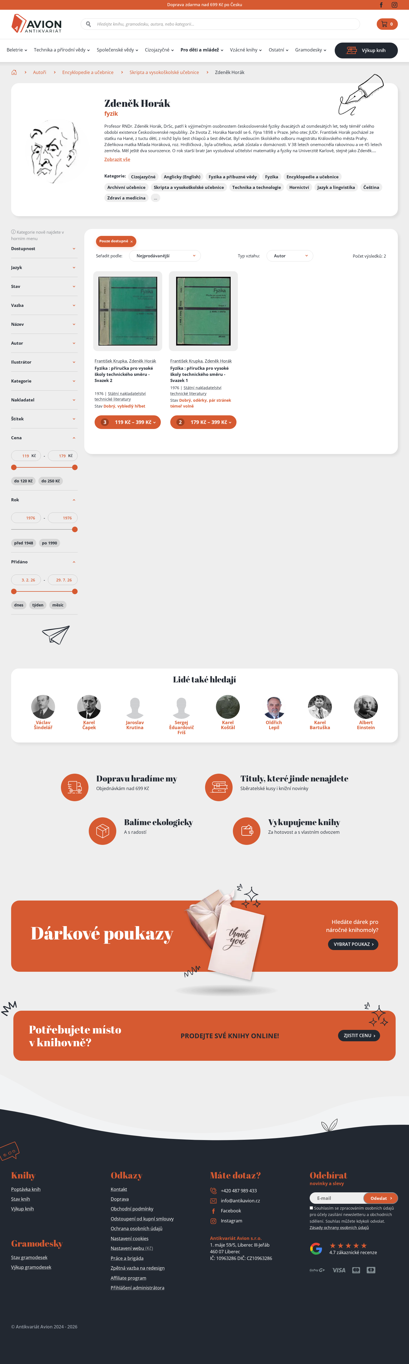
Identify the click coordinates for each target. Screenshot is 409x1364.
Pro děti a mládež (200, 50)
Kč (33, 456)
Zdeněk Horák (142, 361)
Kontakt (119, 1189)
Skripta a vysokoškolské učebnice (164, 72)
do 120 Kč (23, 481)
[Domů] (14, 72)
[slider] (14, 467)
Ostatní (276, 50)
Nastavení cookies (130, 1238)
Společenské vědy (115, 50)
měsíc (57, 605)
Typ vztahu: (249, 255)
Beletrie (15, 50)
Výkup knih (22, 1209)
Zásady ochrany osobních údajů (339, 1227)
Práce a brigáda (127, 1258)
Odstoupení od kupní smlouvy (142, 1219)
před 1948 (23, 543)
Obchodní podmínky (132, 1209)
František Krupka (111, 361)
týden (37, 605)
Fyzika (124, 374)
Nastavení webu (132, 1248)
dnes (18, 605)
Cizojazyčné (157, 50)
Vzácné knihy (243, 50)
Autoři (39, 72)
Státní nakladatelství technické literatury (120, 396)
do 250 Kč (50, 481)
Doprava (120, 1199)
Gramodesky (308, 50)
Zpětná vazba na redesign (138, 1268)
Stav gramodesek (29, 1257)
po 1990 (49, 543)
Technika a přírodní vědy (59, 50)
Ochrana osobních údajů (136, 1228)
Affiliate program (128, 1278)
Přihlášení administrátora (137, 1288)
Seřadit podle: (109, 255)
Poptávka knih (26, 1189)
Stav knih (20, 1199)
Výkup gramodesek (31, 1267)
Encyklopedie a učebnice (88, 72)
